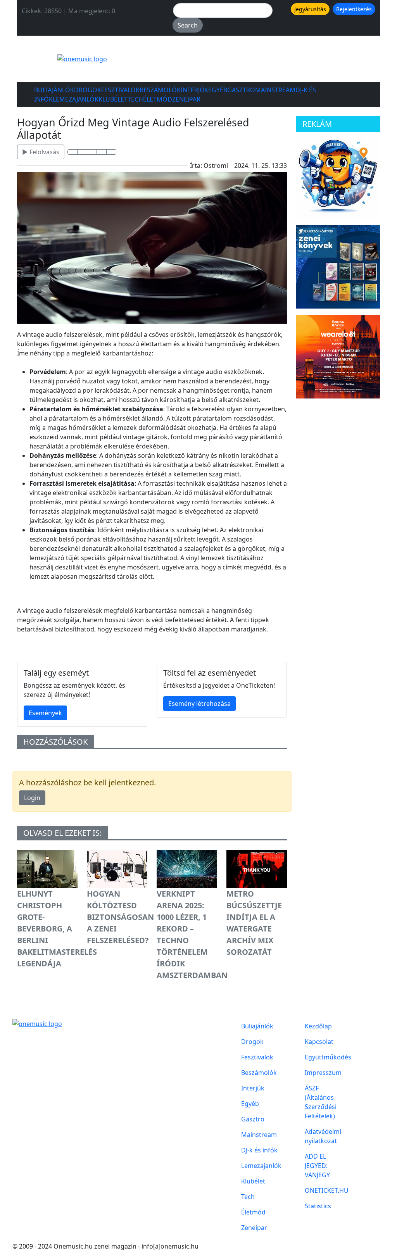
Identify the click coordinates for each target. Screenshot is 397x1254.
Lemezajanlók (75, 99)
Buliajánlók (54, 90)
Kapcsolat (319, 1041)
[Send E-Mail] (111, 152)
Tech (135, 99)
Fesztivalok (120, 90)
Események (45, 713)
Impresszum (323, 1072)
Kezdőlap (318, 1026)
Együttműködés (328, 1057)
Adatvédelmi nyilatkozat (323, 1136)
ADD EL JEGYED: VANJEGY (317, 1165)
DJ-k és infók (259, 1150)
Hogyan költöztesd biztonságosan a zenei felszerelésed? (120, 916)
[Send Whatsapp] (92, 152)
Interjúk (194, 90)
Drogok (87, 90)
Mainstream (275, 90)
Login (32, 797)
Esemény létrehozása (199, 703)
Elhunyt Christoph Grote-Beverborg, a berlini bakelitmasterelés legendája (57, 928)
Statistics (318, 1206)
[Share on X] (82, 152)
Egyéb (217, 90)
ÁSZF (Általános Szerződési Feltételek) (321, 1102)
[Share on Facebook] (72, 152)
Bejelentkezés (354, 9)
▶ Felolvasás (40, 152)
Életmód (157, 99)
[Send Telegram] (102, 152)
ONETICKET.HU (327, 1190)
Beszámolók (160, 90)
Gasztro (241, 90)
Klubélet (113, 99)
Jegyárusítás (310, 9)
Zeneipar (186, 99)
